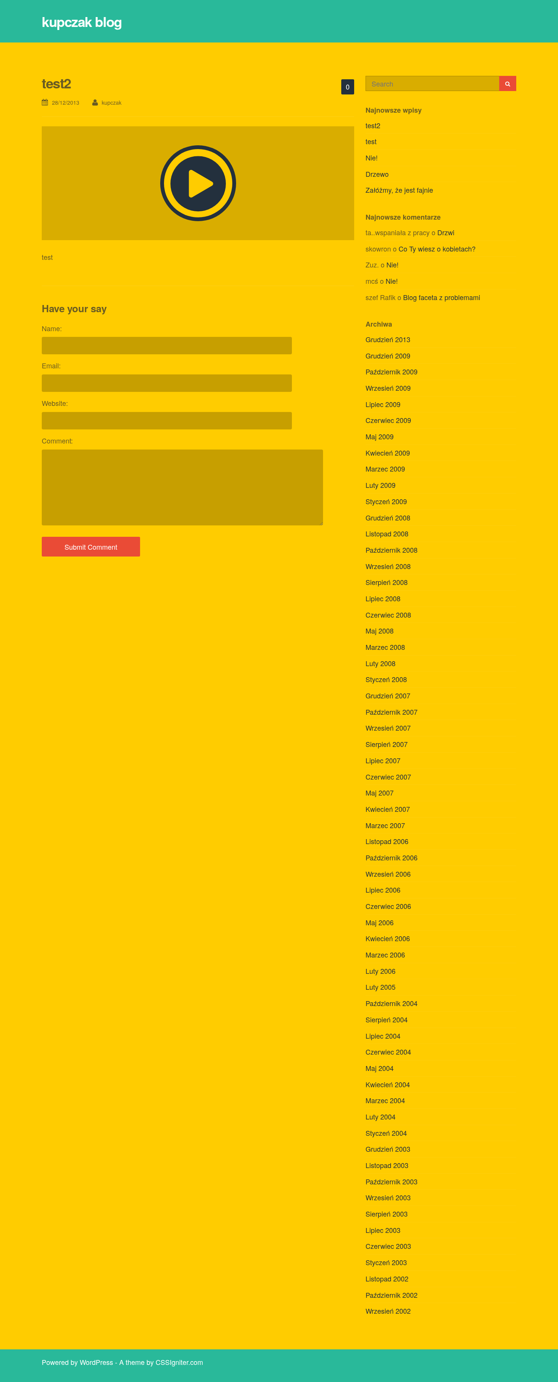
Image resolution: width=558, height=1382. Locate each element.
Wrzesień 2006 (388, 874)
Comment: (57, 440)
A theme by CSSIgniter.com (161, 1362)
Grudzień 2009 (388, 355)
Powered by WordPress (77, 1362)
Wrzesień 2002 (388, 1311)
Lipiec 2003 (383, 1230)
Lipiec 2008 (383, 598)
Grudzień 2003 (388, 1149)
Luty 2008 (381, 663)
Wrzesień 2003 (388, 1197)
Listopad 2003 (387, 1165)
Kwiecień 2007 (388, 809)
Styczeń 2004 (386, 1133)
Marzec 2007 (385, 825)
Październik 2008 (392, 550)
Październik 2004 (392, 1003)
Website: (55, 403)
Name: (52, 328)
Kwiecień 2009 (388, 453)
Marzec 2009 (385, 468)
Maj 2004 (380, 1068)
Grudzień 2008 (388, 517)
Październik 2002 (392, 1295)
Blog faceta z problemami (441, 297)
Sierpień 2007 (387, 744)
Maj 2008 (380, 630)
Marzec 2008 (385, 647)
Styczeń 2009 (386, 501)
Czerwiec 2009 (388, 420)
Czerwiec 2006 (388, 906)
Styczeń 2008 (386, 679)
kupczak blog (82, 21)
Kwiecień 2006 (388, 938)
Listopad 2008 (387, 533)
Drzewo (377, 174)
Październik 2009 (392, 371)
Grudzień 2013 (388, 339)
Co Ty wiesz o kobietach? (437, 248)
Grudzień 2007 (388, 695)
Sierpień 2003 (387, 1213)
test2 (373, 125)
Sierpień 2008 (387, 582)
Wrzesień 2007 (388, 728)
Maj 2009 (380, 436)
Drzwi (445, 232)
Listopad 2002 (387, 1278)
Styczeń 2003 (386, 1262)
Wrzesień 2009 (388, 388)
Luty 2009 (381, 485)
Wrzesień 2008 (388, 566)
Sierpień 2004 (387, 1019)
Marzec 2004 (385, 1100)
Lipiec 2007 (383, 760)
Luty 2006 (381, 971)
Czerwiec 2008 (388, 614)
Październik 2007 (392, 712)
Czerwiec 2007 (388, 776)
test (371, 141)
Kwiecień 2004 (388, 1084)
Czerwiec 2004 (388, 1052)
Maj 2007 (380, 792)
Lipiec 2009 (383, 404)
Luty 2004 (381, 1116)
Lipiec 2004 (383, 1036)
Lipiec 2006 (383, 890)
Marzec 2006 (385, 954)
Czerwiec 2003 (388, 1246)
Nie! (372, 157)
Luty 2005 (381, 987)
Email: (51, 365)
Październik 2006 (392, 857)
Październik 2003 (392, 1181)
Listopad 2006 (387, 841)
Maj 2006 (380, 922)
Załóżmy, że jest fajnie (399, 190)
